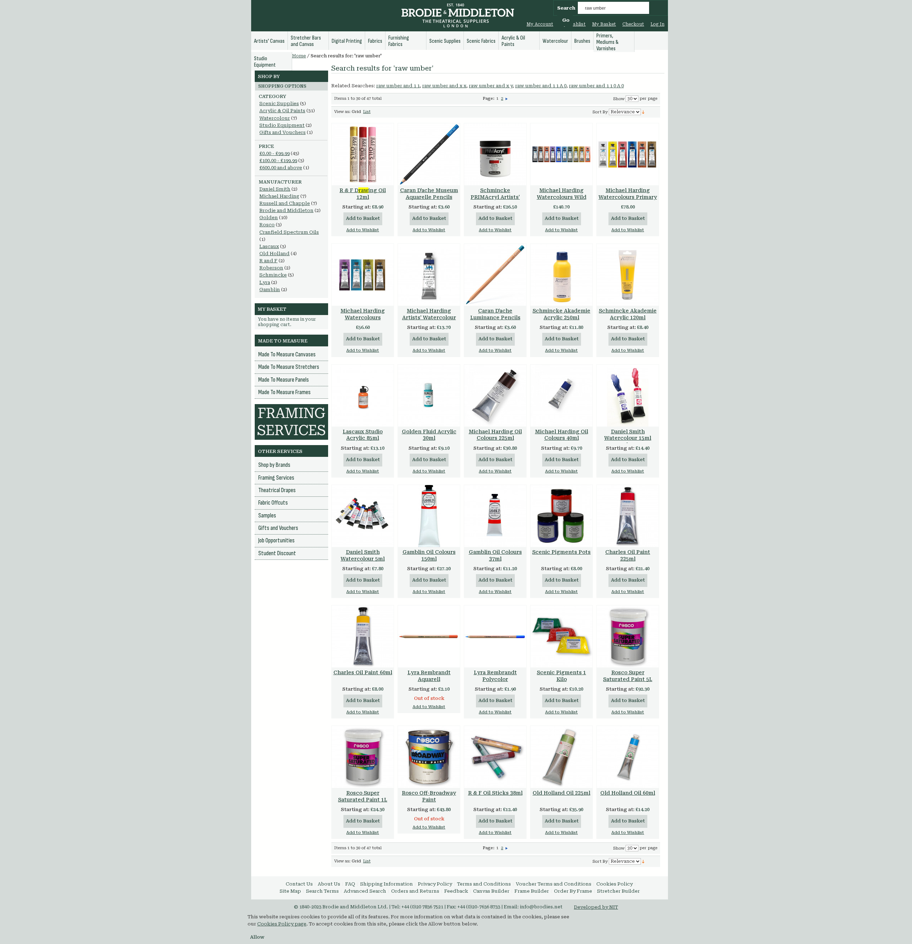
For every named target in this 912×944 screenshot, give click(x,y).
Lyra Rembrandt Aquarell (429, 676)
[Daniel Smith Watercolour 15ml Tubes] (628, 396)
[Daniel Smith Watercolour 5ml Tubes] (363, 516)
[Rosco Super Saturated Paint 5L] (628, 636)
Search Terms (322, 891)
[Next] (507, 98)
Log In (657, 24)
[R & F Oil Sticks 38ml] (495, 757)
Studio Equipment (282, 125)
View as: (342, 111)
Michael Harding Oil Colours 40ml (561, 435)
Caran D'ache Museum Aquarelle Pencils (429, 193)
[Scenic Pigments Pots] (561, 516)
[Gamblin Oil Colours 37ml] (495, 516)
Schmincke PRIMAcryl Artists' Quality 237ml (495, 197)
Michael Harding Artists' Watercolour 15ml (429, 317)
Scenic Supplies (279, 103)
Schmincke (273, 275)
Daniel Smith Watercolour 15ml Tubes (627, 438)
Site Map (290, 891)
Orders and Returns (415, 891)
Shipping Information (386, 884)
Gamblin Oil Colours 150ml (429, 555)
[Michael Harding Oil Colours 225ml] (495, 396)
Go (566, 20)
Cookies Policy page (281, 924)
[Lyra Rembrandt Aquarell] (429, 636)
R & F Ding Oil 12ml (363, 193)
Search (566, 8)
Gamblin (269, 289)
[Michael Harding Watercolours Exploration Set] (363, 275)
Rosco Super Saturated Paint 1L (362, 796)
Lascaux (269, 246)
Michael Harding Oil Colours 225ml (495, 435)
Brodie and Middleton (286, 210)
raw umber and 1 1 (398, 85)
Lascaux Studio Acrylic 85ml (363, 435)
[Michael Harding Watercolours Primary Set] (628, 154)
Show (619, 99)
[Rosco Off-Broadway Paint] (429, 757)
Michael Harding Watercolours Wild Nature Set (561, 197)
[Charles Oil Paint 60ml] (363, 636)
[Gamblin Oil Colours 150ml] (429, 516)
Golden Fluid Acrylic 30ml (429, 435)
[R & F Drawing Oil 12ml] (363, 154)
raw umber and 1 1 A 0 (540, 85)
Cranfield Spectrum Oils (289, 232)
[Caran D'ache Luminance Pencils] (495, 275)
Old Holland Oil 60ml (627, 793)
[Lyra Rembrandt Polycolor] (495, 636)
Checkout (633, 24)
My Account (540, 24)
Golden (268, 217)
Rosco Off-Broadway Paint (429, 796)
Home (299, 55)
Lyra (264, 282)
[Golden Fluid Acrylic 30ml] (429, 396)
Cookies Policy (614, 884)
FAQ (350, 884)
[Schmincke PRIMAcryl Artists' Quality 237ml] (495, 154)
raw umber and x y (491, 85)
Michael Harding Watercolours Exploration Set (363, 317)
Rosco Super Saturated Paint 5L (627, 676)
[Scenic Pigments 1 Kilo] (561, 636)
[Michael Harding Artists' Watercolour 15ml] (429, 275)
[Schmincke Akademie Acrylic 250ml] (561, 275)
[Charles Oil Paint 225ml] (628, 516)
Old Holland (274, 253)
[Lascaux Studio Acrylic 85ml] (363, 396)
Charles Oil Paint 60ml (362, 672)
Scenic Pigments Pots (561, 552)
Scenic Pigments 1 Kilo (561, 676)
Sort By (600, 112)
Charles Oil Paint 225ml (627, 555)
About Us (329, 884)
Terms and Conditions (484, 884)
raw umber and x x (444, 85)
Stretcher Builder (618, 891)
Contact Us (299, 884)
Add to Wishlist (362, 230)
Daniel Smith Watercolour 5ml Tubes (363, 558)
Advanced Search (365, 891)
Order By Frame (573, 891)
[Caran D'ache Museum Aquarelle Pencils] (429, 154)
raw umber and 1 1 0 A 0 (596, 85)
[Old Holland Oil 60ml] (628, 757)
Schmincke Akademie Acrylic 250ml (561, 314)
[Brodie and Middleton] (457, 16)
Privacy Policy (435, 884)
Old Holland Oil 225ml (561, 793)
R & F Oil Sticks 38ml (495, 793)
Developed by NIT (596, 907)
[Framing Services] (291, 407)
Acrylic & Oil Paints (282, 110)
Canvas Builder (491, 891)
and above (280, 167)
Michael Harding (279, 196)
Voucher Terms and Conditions (553, 884)
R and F (268, 260)
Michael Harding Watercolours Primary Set (627, 197)
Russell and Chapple (284, 203)
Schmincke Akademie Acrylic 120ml (628, 314)
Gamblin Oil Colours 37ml (495, 555)
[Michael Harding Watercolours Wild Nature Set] (561, 154)
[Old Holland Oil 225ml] (561, 757)
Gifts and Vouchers (282, 132)
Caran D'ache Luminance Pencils (495, 314)
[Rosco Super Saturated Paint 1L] (363, 757)
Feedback (456, 891)
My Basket (604, 24)
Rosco (267, 224)
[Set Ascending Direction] (643, 111)
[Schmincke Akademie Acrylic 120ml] (628, 275)
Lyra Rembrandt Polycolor (495, 676)
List (366, 111)
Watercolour (274, 118)
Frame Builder (531, 891)
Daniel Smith (274, 189)
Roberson (271, 267)
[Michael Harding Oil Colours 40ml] (561, 396)
